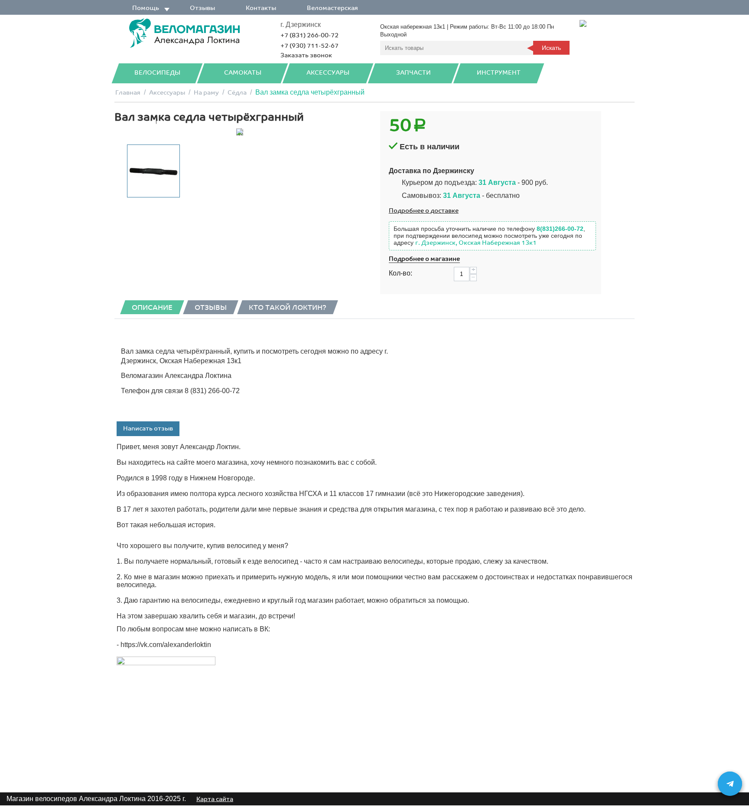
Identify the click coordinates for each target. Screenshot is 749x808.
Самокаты (242, 72)
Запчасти (413, 72)
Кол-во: (400, 273)
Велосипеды (157, 72)
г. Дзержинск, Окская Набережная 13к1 (476, 242)
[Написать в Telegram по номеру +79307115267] (730, 784)
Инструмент (499, 72)
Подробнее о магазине (424, 259)
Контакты (261, 8)
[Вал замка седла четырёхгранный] (239, 131)
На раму (206, 92)
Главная (127, 92)
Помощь (145, 8)
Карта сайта (214, 799)
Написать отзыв (148, 428)
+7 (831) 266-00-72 (309, 35)
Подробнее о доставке (424, 210)
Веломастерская (332, 8)
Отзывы (202, 8)
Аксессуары (327, 72)
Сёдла (237, 92)
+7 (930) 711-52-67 (309, 45)
